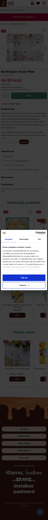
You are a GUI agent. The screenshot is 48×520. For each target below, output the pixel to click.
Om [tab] (39, 239)
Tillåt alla (24, 278)
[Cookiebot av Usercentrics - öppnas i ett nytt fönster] (35, 232)
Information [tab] (24, 239)
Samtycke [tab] (9, 239)
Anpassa (22, 285)
